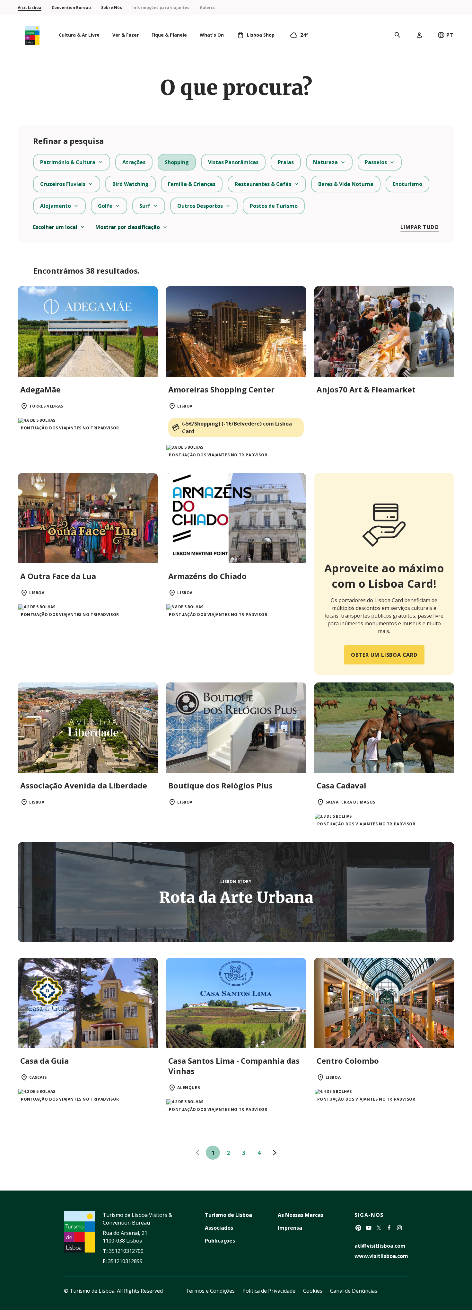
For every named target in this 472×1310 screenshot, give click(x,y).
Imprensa (290, 1227)
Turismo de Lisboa (228, 1214)
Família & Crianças (191, 184)
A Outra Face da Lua (58, 576)
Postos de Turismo (274, 205)
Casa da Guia (44, 1060)
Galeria (207, 7)
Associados (219, 1227)
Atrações (133, 162)
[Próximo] (274, 1153)
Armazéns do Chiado (207, 576)
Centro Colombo (348, 1060)
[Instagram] (399, 1228)
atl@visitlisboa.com (380, 1245)
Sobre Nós (111, 7)
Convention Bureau (71, 7)
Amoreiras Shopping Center (221, 389)
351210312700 (126, 1250)
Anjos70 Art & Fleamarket (366, 389)
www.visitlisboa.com (381, 1256)
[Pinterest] (358, 1228)
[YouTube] (368, 1228)
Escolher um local (55, 227)
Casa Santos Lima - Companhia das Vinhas (234, 1065)
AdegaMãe (40, 389)
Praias (286, 162)
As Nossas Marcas (300, 1214)
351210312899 (125, 1261)
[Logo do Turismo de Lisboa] (32, 35)
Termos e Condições (210, 1290)
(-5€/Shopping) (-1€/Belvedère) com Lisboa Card (237, 427)
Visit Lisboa (29, 7)
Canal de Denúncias (353, 1290)
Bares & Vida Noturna (345, 184)
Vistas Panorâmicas (233, 162)
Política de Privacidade (268, 1290)
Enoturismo (407, 184)
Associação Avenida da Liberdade (83, 785)
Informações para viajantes (160, 7)
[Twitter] (379, 1228)
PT (449, 35)
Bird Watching (130, 184)
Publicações (220, 1240)
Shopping (177, 162)
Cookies (312, 1290)
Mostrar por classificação (127, 227)
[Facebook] (389, 1228)
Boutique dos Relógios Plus (220, 785)
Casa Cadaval (341, 785)
